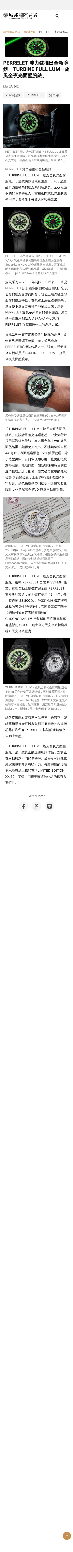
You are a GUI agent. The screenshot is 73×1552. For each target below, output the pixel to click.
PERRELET (35, 95)
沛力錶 (54, 95)
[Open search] (57, 16)
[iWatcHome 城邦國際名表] (20, 16)
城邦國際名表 (11, 31)
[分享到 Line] (49, 806)
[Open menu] (66, 16)
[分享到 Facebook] (23, 806)
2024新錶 (13, 95)
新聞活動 (29, 31)
